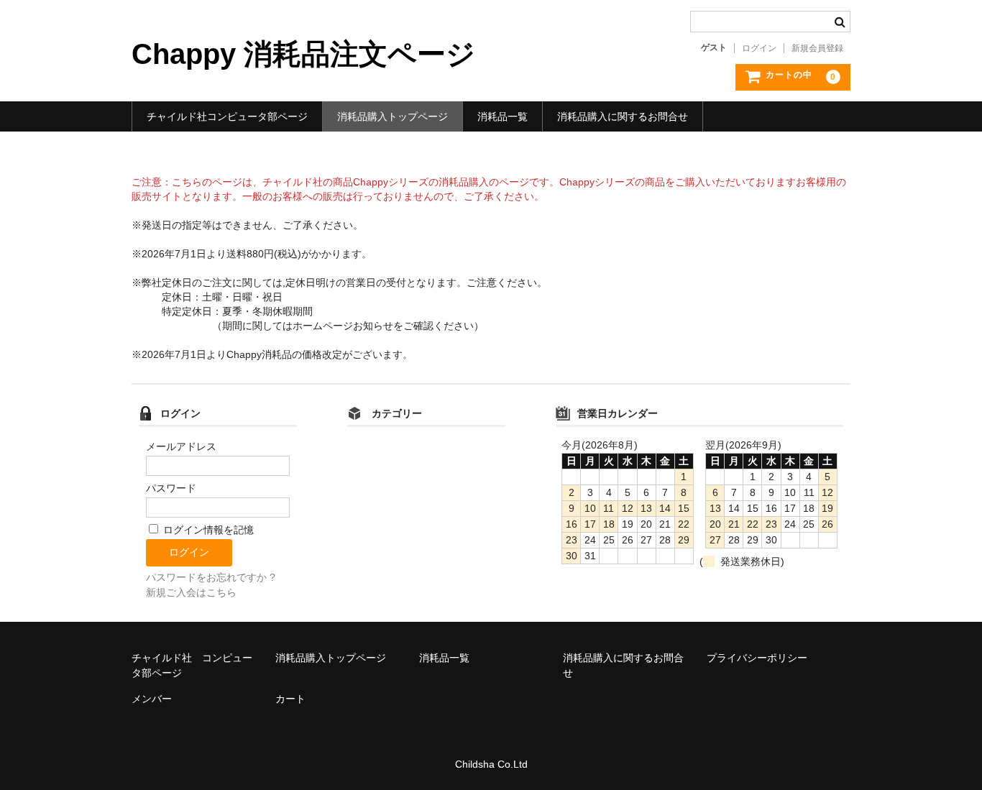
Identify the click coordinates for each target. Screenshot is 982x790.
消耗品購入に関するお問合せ (622, 116)
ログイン (759, 48)
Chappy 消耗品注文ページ (303, 54)
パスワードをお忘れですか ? (210, 577)
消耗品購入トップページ (392, 116)
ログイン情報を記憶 (207, 530)
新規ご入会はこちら (191, 592)
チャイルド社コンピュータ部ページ (227, 116)
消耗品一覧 (502, 116)
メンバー (152, 698)
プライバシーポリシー (757, 657)
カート (290, 698)
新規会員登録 (817, 48)
